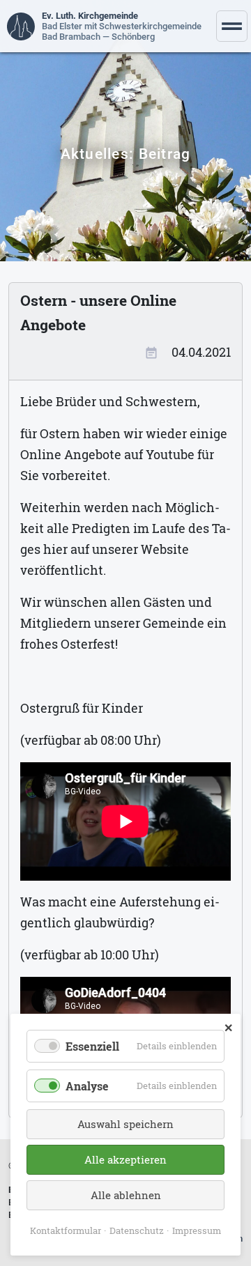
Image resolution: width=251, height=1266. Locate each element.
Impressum (196, 1230)
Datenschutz (136, 1230)
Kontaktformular (65, 1230)
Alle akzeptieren (125, 1159)
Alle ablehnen (126, 1195)
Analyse (87, 1086)
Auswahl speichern (125, 1124)
